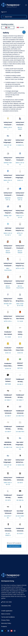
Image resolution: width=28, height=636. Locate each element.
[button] (4, 11)
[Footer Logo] (11, 575)
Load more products (14, 546)
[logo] (11, 5)
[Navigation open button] (26, 5)
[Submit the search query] (3, 16)
